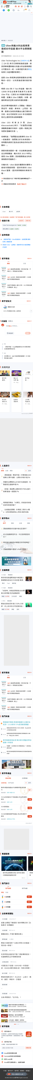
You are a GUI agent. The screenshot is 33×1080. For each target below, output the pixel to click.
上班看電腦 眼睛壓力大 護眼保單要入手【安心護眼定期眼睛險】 (27, 400)
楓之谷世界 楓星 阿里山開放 (16, 379)
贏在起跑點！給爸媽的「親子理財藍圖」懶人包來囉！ (17, 217)
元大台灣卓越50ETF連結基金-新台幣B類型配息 (14, 798)
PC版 (4, 1071)
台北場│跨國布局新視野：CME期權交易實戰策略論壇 (19, 278)
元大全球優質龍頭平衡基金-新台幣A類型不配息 (14, 815)
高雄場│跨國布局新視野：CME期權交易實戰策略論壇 (19, 294)
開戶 (29, 790)
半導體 (8, 907)
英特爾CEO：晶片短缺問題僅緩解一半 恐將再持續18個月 (17, 357)
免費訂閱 (28, 1048)
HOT (9, 269)
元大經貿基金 (5, 807)
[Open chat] (29, 10)
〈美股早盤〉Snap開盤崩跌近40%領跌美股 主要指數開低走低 (17, 348)
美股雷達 (10, 40)
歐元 (30, 69)
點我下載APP (22, 184)
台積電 (8, 902)
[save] (24, 10)
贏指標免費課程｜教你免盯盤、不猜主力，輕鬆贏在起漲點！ (19, 270)
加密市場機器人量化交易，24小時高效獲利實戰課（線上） (19, 286)
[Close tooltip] (27, 14)
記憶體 (8, 897)
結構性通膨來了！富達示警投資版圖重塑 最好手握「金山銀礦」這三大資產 (16, 400)
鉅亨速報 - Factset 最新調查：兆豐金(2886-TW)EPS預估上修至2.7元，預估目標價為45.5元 (27, 379)
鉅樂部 (22, 1071)
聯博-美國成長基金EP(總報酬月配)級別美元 (13, 788)
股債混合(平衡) (11, 819)
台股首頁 (21, 220)
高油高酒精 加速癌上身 (4, 400)
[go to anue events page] (25, 6)
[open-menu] (2, 6)
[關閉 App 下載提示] (2, 2)
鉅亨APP (10, 1071)
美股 (4, 40)
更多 (29, 470)
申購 (29, 799)
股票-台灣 (9, 802)
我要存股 (28, 220)
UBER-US (25, 60)
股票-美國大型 (11, 792)
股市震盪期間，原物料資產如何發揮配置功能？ (4, 379)
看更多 (29, 258)
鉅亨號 (17, 1071)
